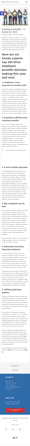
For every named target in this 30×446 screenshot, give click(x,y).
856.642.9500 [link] (13, 387)
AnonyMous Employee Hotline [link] (15, 410)
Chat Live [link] (9, 350)
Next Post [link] (15, 370)
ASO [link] (10, 402)
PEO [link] (6, 402)
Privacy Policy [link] (15, 424)
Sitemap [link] (15, 420)
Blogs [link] (13, 404)
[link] (2, 13)
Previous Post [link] (15, 366)
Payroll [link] (14, 402)
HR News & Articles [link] (7, 34)
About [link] (17, 404)
